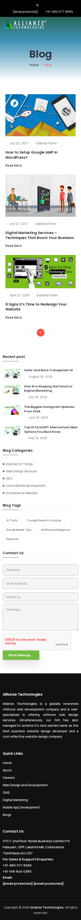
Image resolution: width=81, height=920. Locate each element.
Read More (13, 165)
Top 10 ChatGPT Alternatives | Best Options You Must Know (51, 429)
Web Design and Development (25, 785)
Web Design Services (21, 471)
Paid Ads (12, 539)
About (7, 770)
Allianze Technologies (47, 907)
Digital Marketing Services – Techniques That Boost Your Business (39, 235)
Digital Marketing (15, 800)
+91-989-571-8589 (59, 12)
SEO (9, 478)
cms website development (26, 486)
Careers (9, 777)
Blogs (7, 815)
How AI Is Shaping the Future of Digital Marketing (48, 388)
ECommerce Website (22, 493)
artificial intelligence (55, 530)
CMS (6, 792)
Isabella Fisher (46, 143)
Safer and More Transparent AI (48, 370)
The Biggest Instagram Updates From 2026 (49, 409)
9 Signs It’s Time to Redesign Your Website (36, 307)
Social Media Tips (19, 530)
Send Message (19, 655)
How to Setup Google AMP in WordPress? (31, 155)
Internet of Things (19, 464)
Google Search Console (44, 520)
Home (34, 65)
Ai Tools (12, 520)
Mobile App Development (21, 807)
